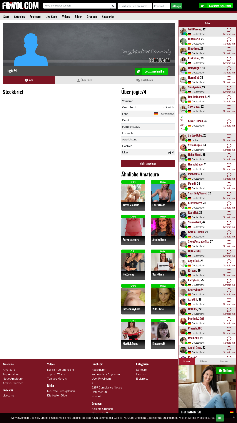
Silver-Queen (195, 121)
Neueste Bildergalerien (61, 391)
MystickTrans (130, 343)
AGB (94, 383)
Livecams (8, 395)
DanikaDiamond (197, 96)
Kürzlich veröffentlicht (60, 370)
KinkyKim (193, 58)
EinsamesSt (158, 343)
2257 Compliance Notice (107, 387)
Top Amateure (11, 374)
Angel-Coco (194, 347)
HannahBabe (195, 164)
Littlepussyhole (131, 309)
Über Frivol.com (101, 379)
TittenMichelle (131, 205)
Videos (66, 16)
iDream (192, 270)
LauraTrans (158, 205)
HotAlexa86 (194, 251)
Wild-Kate (158, 309)
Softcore (141, 370)
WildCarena (194, 29)
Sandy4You (194, 87)
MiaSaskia (194, 174)
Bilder (78, 16)
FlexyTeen (193, 280)
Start (6, 16)
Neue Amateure (13, 379)
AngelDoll (193, 260)
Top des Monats (57, 379)
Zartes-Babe (195, 135)
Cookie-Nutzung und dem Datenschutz (138, 418)
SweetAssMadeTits (198, 241)
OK (220, 418)
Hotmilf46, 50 (191, 412)
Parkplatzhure (131, 239)
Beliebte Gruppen (102, 409)
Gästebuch (146, 80)
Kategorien (108, 16)
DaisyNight (194, 67)
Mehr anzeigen (148, 163)
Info (30, 80)
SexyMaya (158, 274)
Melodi (192, 183)
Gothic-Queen (196, 231)
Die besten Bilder (57, 395)
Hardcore (141, 374)
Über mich (86, 80)
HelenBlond (194, 154)
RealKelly (193, 338)
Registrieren (99, 370)
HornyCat (193, 77)
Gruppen (92, 16)
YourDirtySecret (197, 193)
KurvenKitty (195, 203)
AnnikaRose (159, 239)
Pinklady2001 (196, 318)
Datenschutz (99, 392)
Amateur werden (13, 383)
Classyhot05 (195, 328)
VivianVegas (195, 145)
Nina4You (193, 48)
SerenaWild (194, 222)
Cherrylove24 (195, 289)
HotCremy (128, 274)
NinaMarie (194, 39)
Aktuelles (19, 16)
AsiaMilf (192, 299)
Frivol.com (20, 5)
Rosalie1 (192, 357)
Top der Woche (56, 374)
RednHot (193, 212)
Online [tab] (207, 23)
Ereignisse (142, 379)
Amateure (35, 16)
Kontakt (96, 396)
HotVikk (192, 309)
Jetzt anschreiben (155, 71)
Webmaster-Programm (106, 374)
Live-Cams (51, 16)
